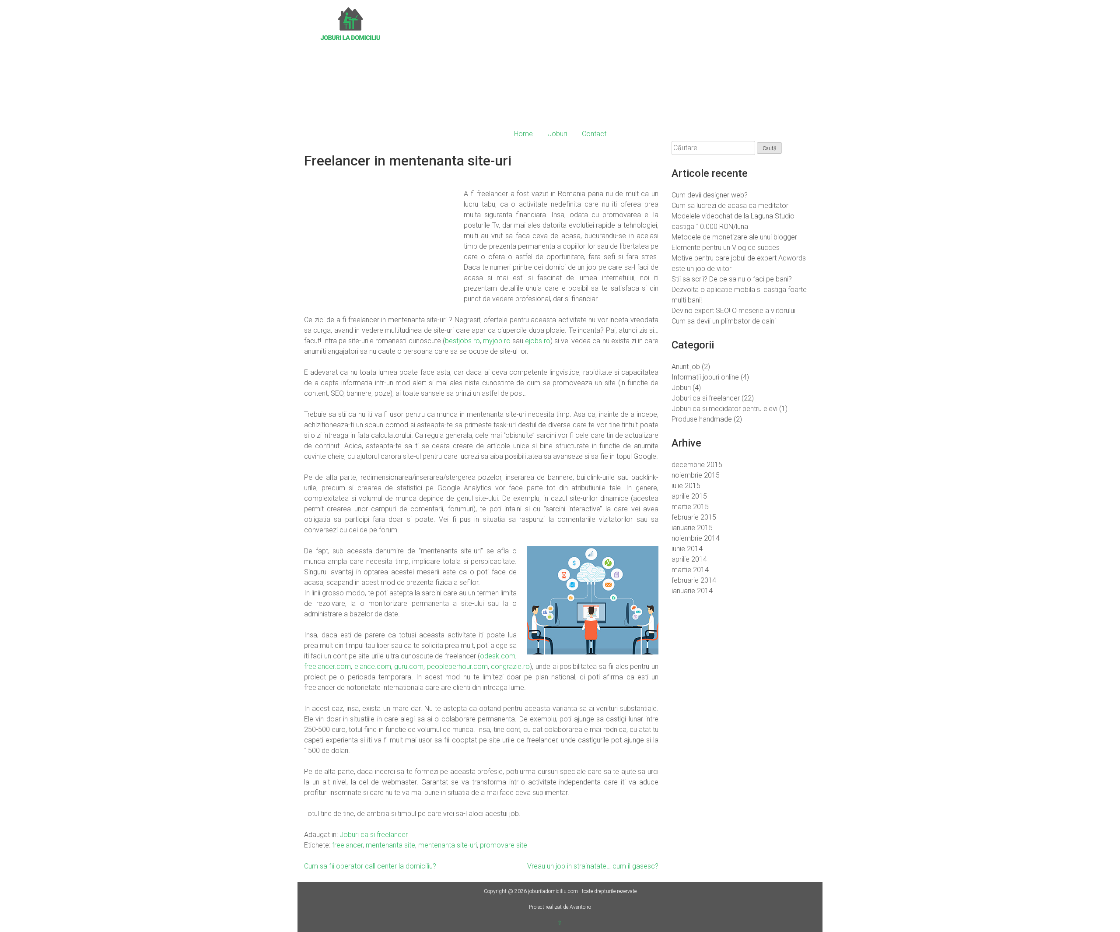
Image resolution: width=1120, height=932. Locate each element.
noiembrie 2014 (696, 538)
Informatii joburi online (705, 377)
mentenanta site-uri (447, 845)
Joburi (557, 134)
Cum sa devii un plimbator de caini (724, 321)
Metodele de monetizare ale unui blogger (734, 237)
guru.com (409, 666)
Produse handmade (702, 419)
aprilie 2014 (689, 559)
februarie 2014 (694, 580)
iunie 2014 (687, 549)
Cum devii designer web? (710, 195)
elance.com (372, 666)
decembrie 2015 (697, 465)
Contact (594, 134)
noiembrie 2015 (696, 475)
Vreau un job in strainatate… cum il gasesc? (592, 866)
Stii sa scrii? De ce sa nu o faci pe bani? (732, 279)
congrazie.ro (510, 666)
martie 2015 (690, 507)
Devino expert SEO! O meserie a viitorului (733, 310)
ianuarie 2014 (692, 591)
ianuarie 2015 (692, 528)
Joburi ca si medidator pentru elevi (724, 408)
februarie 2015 (694, 517)
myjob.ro (497, 341)
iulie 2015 (686, 486)
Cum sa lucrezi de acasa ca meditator (730, 205)
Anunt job (686, 366)
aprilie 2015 (689, 496)
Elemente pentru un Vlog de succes (726, 247)
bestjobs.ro (462, 341)
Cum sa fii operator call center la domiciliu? (370, 866)
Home (523, 134)
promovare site (503, 845)
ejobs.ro (537, 341)
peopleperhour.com (457, 666)
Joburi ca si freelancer (374, 834)
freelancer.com (327, 666)
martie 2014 (690, 570)
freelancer (347, 845)
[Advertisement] (612, 65)
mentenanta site (390, 845)
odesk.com (497, 656)
